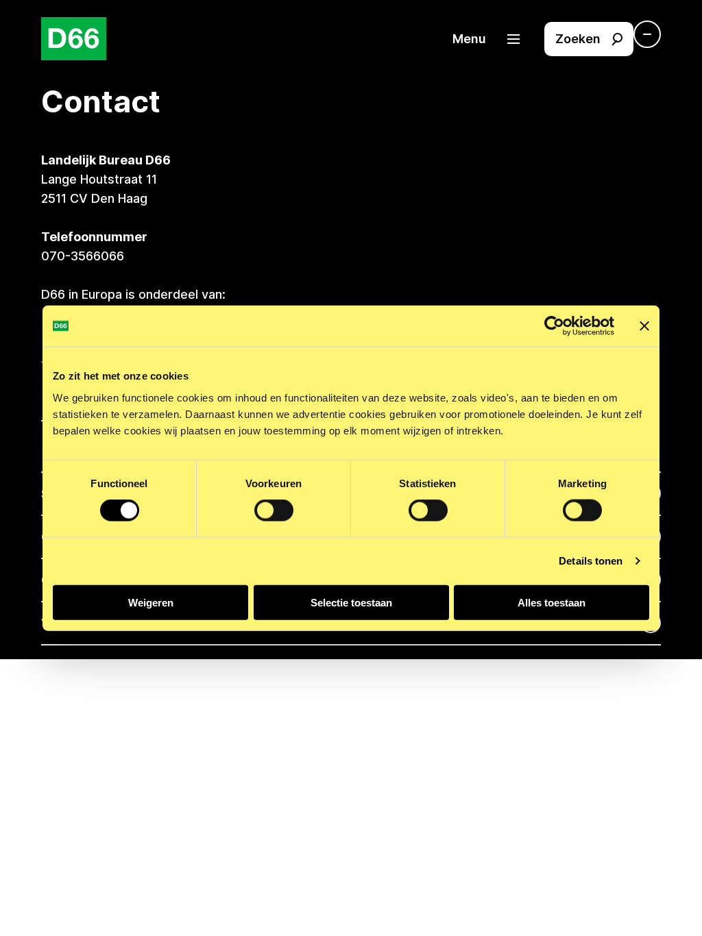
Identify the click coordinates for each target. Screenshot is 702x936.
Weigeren (150, 602)
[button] (492, 39)
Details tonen (590, 561)
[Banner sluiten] (644, 326)
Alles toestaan (551, 602)
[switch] (273, 510)
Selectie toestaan (351, 602)
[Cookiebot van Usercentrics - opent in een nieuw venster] (554, 326)
